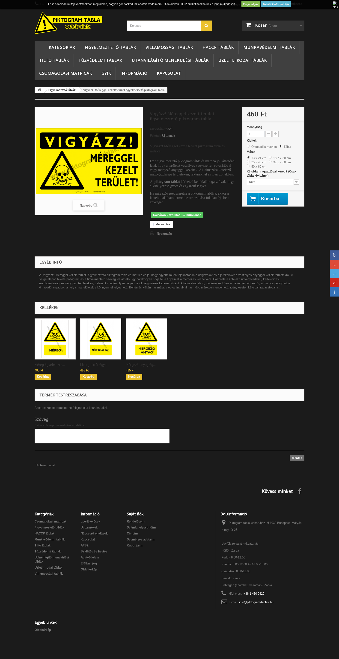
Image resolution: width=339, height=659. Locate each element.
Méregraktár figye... (94, 365)
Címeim (132, 533)
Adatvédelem (90, 557)
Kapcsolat (169, 73)
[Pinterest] (334, 282)
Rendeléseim (136, 521)
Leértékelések (90, 521)
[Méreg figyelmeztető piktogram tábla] (55, 338)
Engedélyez (250, 4)
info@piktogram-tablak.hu (256, 602)
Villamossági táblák (169, 47)
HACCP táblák (218, 47)
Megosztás (162, 224)
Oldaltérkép (89, 569)
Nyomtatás (164, 233)
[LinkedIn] (334, 292)
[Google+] (334, 264)
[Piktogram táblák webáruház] (77, 23)
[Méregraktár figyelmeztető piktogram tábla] (100, 338)
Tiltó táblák (54, 60)
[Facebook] (334, 255)
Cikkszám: (157, 129)
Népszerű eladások (94, 533)
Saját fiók (135, 514)
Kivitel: (252, 140)
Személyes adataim (141, 539)
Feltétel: (155, 135)
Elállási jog (89, 563)
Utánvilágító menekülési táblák (170, 60)
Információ (133, 73)
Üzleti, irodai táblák (242, 60)
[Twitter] (334, 273)
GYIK (106, 73)
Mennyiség (254, 127)
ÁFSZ (85, 545)
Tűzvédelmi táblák (100, 60)
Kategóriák (62, 47)
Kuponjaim (135, 545)
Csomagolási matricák (65, 73)
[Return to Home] (39, 90)
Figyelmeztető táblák (110, 47)
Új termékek (89, 527)
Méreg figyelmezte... (50, 365)
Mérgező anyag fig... (141, 365)
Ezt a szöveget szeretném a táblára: (60, 425)
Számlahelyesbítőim (141, 527)
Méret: (251, 152)
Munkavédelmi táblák (269, 47)
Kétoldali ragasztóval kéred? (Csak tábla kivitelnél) (271, 173)
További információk (276, 4)
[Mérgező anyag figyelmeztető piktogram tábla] (146, 338)
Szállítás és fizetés (94, 551)
